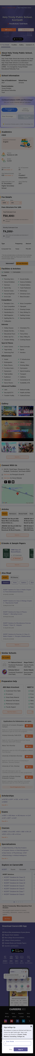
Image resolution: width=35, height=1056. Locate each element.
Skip (10, 1049)
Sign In (20, 1049)
